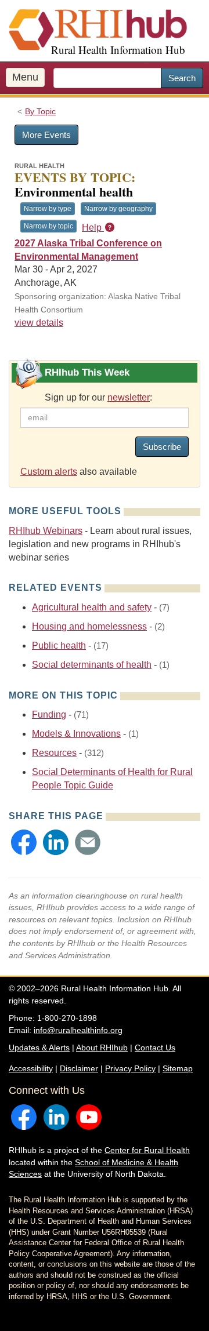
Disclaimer (79, 1068)
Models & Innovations (76, 734)
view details (39, 323)
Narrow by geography (118, 209)
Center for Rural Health (147, 1150)
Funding (49, 714)
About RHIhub (102, 1047)
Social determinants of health (92, 665)
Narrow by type (47, 209)
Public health (59, 645)
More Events (46, 135)
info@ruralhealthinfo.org (78, 1030)
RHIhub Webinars (45, 531)
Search (182, 78)
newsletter (128, 397)
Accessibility (31, 1068)
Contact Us (155, 1047)
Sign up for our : (98, 397)
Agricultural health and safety (92, 607)
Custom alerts (48, 472)
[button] (24, 842)
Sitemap (178, 1068)
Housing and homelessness (89, 626)
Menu (25, 77)
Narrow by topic (48, 226)
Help (93, 227)
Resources (54, 753)
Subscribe (162, 447)
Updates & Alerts (39, 1047)
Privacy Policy (130, 1068)
